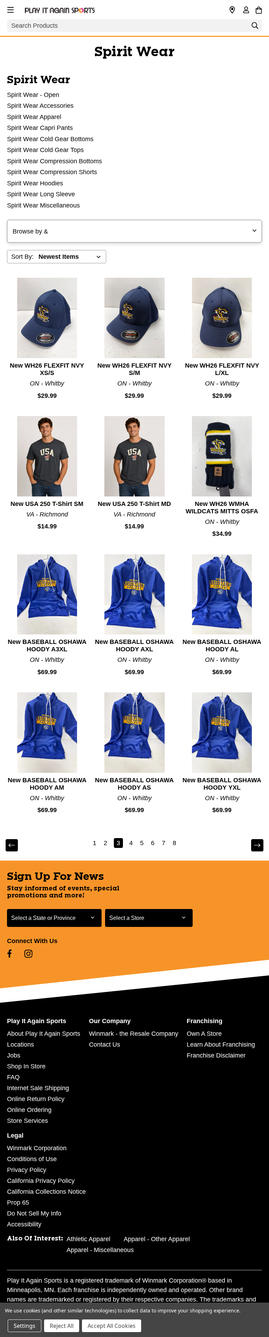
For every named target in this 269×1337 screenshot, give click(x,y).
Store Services (27, 1120)
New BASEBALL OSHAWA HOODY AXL (134, 645)
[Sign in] (246, 10)
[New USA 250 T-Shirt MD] (135, 456)
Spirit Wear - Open (33, 94)
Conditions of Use (32, 1159)
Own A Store (204, 1033)
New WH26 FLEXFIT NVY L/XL (222, 369)
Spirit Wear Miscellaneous (43, 205)
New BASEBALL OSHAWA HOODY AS (134, 784)
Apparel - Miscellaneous (100, 1249)
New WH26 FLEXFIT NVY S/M (134, 369)
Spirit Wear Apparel (34, 116)
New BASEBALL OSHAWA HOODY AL (221, 645)
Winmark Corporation (37, 1148)
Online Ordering (29, 1109)
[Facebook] (9, 953)
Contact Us (104, 1044)
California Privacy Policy (41, 1180)
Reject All (62, 1326)
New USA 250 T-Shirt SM (47, 503)
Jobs (13, 1055)
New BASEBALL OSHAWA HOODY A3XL (47, 645)
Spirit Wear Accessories (40, 105)
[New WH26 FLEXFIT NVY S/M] (135, 318)
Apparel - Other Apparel (157, 1239)
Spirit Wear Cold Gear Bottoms (50, 139)
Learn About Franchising (221, 1044)
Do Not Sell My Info (34, 1213)
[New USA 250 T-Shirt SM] (47, 456)
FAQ (13, 1077)
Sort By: (22, 256)
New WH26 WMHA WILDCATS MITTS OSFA (222, 507)
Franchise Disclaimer (216, 1055)
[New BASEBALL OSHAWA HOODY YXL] (222, 732)
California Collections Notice (46, 1191)
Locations (20, 1044)
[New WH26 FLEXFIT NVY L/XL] (222, 318)
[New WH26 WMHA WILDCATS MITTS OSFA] (222, 456)
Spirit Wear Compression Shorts (52, 172)
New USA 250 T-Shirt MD (134, 503)
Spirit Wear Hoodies (35, 183)
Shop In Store (26, 1066)
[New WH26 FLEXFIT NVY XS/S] (47, 318)
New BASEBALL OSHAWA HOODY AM (47, 784)
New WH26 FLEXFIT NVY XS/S (47, 369)
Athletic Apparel (88, 1239)
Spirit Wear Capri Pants (40, 127)
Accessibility (24, 1224)
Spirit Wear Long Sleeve (41, 194)
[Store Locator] (232, 10)
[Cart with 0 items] (258, 9)
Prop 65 (18, 1202)
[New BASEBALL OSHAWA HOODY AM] (47, 732)
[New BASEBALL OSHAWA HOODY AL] (222, 594)
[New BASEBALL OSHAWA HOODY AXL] (135, 594)
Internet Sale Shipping (38, 1088)
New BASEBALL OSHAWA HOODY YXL (221, 784)
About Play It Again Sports (43, 1033)
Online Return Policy (35, 1098)
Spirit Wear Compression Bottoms (54, 161)
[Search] (255, 27)
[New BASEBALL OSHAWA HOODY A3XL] (47, 594)
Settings (24, 1326)
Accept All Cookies (112, 1326)
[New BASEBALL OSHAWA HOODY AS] (135, 732)
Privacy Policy (26, 1169)
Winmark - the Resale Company (133, 1033)
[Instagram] (28, 953)
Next (252, 845)
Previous (16, 845)
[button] (10, 9)
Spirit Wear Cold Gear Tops (45, 149)
